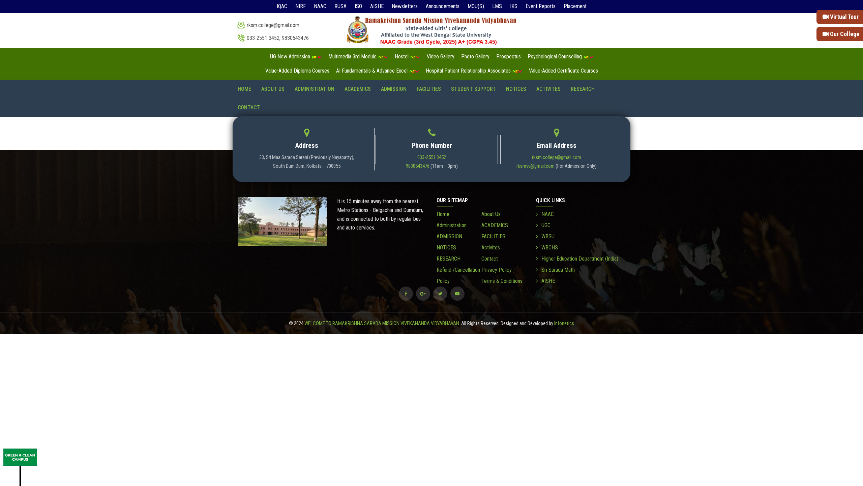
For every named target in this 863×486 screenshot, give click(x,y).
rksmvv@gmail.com (535, 166)
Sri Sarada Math (558, 270)
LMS (497, 6)
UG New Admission (290, 56)
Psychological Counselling (555, 56)
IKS (513, 6)
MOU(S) (476, 6)
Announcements (442, 6)
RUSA (340, 6)
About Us (273, 89)
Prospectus (508, 56)
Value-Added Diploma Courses (297, 71)
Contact (249, 107)
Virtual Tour (844, 16)
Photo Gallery (475, 56)
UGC (545, 225)
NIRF (300, 6)
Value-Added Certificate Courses (563, 71)
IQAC (282, 6)
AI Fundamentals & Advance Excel (372, 71)
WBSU (548, 236)
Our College (844, 33)
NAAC (320, 6)
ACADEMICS (358, 89)
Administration (314, 89)
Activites (548, 89)
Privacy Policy (496, 270)
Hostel (402, 56)
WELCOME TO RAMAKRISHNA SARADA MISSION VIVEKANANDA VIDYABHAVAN (381, 323)
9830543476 (295, 38)
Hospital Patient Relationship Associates (469, 71)
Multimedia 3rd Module (353, 56)
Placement (575, 6)
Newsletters (405, 6)
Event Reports (541, 6)
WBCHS (549, 247)
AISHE (377, 6)
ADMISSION (394, 89)
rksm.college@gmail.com (273, 25)
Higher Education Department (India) (579, 258)
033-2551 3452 (263, 38)
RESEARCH (583, 89)
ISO (358, 6)
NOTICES (516, 89)
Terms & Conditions (502, 281)
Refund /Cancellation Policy (458, 275)
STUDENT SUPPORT (473, 89)
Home (244, 89)
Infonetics (564, 323)
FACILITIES (429, 89)
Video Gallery (440, 56)
